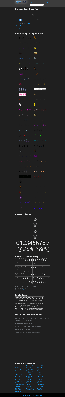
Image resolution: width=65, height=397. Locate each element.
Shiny (28, 386)
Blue (17, 367)
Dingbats (27, 26)
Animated (30, 366)
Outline (18, 381)
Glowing (19, 374)
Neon (28, 379)
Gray (17, 376)
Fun (17, 372)
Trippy (18, 390)
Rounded (41, 383)
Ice (28, 378)
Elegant (29, 371)
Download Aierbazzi (28, 20)
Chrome (29, 369)
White (39, 390)
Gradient (40, 374)
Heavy (40, 376)
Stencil (29, 388)
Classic (40, 369)
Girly (28, 372)
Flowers (41, 26)
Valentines (30, 390)
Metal (17, 379)
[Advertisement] (7, 31)
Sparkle (18, 388)
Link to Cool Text (37, 395)
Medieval (41, 378)
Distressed (19, 371)
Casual (18, 369)
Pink (28, 381)
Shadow (40, 384)
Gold (28, 374)
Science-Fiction (20, 384)
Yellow (18, 391)
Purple (40, 381)
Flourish (34, 26)
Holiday (18, 378)
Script (29, 384)
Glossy (40, 372)
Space (40, 386)
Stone (39, 388)
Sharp (17, 386)
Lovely (18, 28)
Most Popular (19, 366)
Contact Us (26, 395)
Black (40, 366)
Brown (29, 367)
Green (29, 376)
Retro (28, 383)
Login (47, 2)
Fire (39, 371)
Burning (40, 367)
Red (17, 383)
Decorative (19, 26)
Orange (40, 379)
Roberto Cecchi (27, 23)
